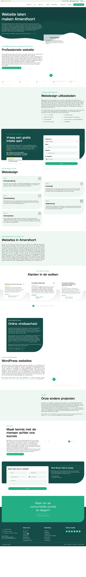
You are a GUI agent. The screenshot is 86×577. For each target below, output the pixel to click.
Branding (46, 530)
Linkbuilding (47, 538)
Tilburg (4, 378)
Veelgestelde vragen (27, 540)
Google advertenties (23, 341)
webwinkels (33, 33)
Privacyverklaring (81, 544)
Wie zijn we (25, 530)
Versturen (61, 163)
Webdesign (46, 532)
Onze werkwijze (26, 538)
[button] (29, 5)
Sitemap (65, 544)
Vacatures (25, 534)
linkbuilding (13, 341)
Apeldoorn (22, 378)
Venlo (14, 378)
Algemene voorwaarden (72, 544)
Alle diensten (47, 540)
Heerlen (31, 378)
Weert (17, 378)
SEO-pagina (47, 415)
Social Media (47, 537)
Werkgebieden (26, 537)
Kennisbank (25, 535)
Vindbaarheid (47, 534)
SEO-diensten (72, 407)
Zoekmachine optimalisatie (50, 535)
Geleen (27, 378)
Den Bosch (9, 378)
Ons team (25, 532)
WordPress (46, 114)
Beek (35, 378)
